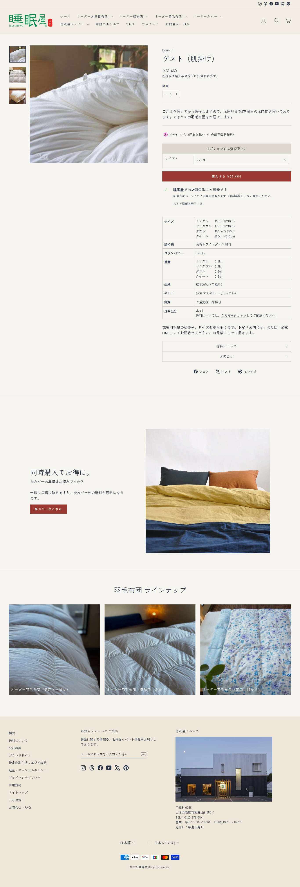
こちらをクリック (233, 315)
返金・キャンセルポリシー (28, 770)
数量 (165, 86)
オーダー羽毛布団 (169, 16)
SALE (130, 24)
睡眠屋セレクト (73, 24)
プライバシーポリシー (24, 777)
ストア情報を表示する (188, 203)
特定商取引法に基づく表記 (28, 762)
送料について (227, 346)
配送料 (167, 76)
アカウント (150, 24)
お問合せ (226, 356)
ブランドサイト (20, 755)
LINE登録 (15, 800)
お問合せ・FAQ (178, 24)
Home (166, 50)
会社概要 (15, 748)
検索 (12, 733)
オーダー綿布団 (132, 16)
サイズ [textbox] (171, 158)
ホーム (65, 16)
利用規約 (15, 785)
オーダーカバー (206, 16)
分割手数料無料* (223, 134)
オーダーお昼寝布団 (93, 16)
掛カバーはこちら (48, 509)
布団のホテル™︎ (108, 24)
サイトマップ (18, 792)
